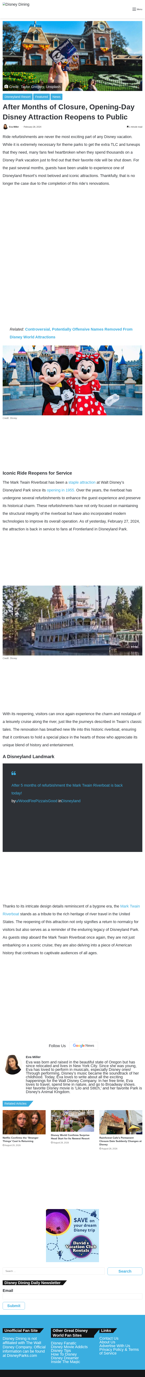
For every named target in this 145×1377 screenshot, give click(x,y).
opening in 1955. (61, 490)
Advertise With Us (114, 1346)
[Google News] (83, 1046)
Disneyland (70, 801)
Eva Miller (14, 127)
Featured (41, 97)
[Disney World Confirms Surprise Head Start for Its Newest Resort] (72, 1121)
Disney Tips (61, 1350)
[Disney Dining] (16, 9)
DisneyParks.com (22, 1355)
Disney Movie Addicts (69, 1347)
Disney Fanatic (63, 1343)
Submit (13, 1306)
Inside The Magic (65, 1361)
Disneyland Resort (18, 97)
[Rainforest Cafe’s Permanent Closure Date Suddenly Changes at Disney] (120, 1122)
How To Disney (64, 1354)
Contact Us (108, 1338)
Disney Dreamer (65, 1358)
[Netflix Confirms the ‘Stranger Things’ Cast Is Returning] (24, 1122)
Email (8, 1290)
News (56, 97)
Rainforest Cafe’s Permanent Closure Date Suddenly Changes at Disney (120, 1141)
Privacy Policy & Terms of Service (119, 1351)
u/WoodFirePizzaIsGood (36, 801)
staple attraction (81, 482)
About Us (107, 1342)
